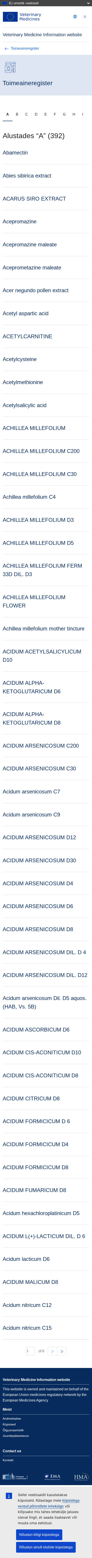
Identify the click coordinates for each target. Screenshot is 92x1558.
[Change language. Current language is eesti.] (75, 16)
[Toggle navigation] (84, 17)
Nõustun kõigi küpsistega (39, 1535)
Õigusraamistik (13, 1430)
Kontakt (8, 1460)
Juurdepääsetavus (16, 1436)
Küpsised (9, 1424)
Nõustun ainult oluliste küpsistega (46, 1547)
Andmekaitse (12, 1418)
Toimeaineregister (25, 48)
